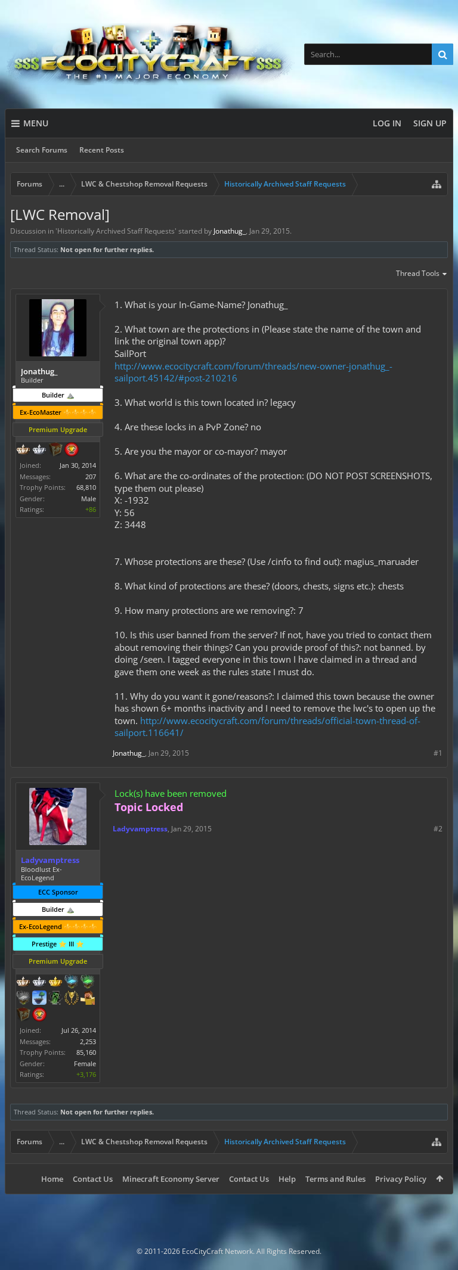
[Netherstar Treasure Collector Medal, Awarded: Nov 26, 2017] (23, 998)
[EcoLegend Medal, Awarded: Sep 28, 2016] (55, 982)
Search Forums (41, 150)
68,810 (86, 487)
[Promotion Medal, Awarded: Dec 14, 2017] (23, 1015)
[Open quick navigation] (436, 184)
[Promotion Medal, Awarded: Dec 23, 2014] (55, 450)
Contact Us (93, 1178)
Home (52, 1178)
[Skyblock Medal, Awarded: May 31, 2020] (39, 998)
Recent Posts (101, 150)
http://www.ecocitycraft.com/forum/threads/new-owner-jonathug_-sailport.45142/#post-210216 (253, 372)
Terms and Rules (335, 1178)
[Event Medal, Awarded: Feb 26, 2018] (71, 998)
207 (90, 476)
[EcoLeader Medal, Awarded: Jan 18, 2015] (23, 450)
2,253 (88, 1041)
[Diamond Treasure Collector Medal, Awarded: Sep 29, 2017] (71, 982)
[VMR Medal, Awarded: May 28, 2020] (55, 998)
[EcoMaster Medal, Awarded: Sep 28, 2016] (39, 982)
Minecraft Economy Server (170, 1178)
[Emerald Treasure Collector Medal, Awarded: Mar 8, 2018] (88, 982)
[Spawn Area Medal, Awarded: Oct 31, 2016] (88, 998)
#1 (438, 753)
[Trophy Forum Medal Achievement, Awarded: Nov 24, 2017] (39, 1015)
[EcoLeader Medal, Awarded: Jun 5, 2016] (23, 982)
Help (287, 1178)
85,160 (86, 1052)
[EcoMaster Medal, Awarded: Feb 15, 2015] (39, 450)
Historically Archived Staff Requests (116, 231)
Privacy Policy (400, 1178)
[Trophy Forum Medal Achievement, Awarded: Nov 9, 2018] (71, 450)
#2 (438, 828)
